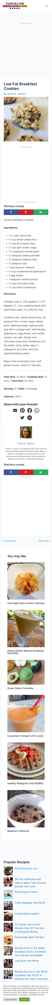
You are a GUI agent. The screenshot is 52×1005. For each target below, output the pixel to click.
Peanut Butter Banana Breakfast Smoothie (25, 652)
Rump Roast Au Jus (26, 868)
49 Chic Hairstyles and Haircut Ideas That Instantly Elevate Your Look (30, 883)
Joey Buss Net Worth (27, 960)
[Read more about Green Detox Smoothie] (26, 672)
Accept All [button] (24, 999)
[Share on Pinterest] (22, 410)
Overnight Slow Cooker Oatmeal (25, 603)
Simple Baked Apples (27, 913)
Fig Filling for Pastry (26, 891)
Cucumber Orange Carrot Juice (25, 735)
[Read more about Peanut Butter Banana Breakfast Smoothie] (26, 628)
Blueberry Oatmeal (18, 831)
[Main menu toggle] (47, 6)
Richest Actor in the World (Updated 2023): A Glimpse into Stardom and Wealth (30, 952)
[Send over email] (40, 212)
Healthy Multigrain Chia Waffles (25, 783)
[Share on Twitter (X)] (22, 417)
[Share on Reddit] (29, 417)
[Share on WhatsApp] (36, 410)
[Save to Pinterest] (26, 212)
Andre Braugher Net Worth (30, 902)
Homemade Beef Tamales (29, 937)
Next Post (44, 541)
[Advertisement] (26, 51)
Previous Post (9, 541)
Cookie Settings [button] (10, 999)
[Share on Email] (15, 410)
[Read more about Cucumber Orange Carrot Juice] (26, 713)
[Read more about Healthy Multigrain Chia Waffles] (26, 760)
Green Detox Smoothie (20, 688)
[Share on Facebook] (11, 212)
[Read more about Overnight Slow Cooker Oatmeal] (26, 580)
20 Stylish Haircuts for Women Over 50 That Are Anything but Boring (29, 928)
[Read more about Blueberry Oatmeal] (26, 808)
